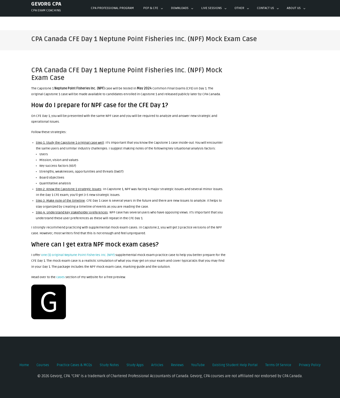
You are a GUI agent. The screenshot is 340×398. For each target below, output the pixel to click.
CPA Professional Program (112, 8)
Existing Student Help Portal (235, 365)
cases (60, 277)
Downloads (180, 8)
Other (239, 8)
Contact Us (265, 8)
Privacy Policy (310, 365)
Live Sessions (211, 8)
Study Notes (109, 365)
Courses (43, 365)
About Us (294, 8)
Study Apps (135, 365)
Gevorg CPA (46, 4)
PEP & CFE (150, 8)
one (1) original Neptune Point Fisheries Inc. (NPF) (78, 255)
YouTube (198, 365)
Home (24, 365)
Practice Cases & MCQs (74, 365)
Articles (157, 365)
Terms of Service (278, 365)
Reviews (177, 365)
